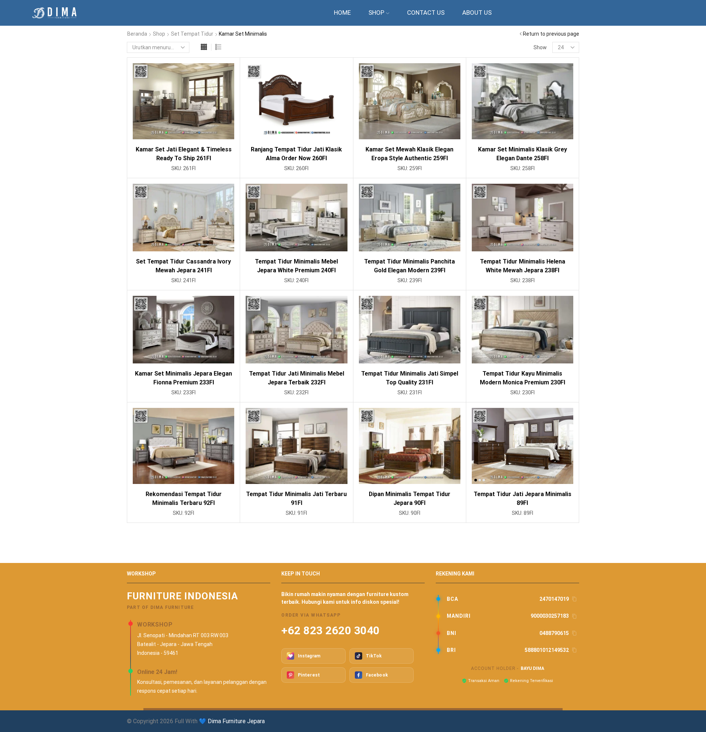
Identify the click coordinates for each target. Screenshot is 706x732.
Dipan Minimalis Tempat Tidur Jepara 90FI (409, 498)
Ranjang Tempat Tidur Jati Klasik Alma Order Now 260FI (296, 154)
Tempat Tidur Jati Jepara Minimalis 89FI (522, 498)
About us (477, 12)
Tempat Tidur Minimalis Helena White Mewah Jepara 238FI (522, 266)
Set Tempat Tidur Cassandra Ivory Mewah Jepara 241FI (183, 266)
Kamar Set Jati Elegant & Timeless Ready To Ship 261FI (184, 154)
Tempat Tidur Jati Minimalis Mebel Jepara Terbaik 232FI (296, 378)
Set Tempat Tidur (192, 34)
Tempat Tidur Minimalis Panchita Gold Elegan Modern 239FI (409, 266)
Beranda (137, 34)
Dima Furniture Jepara (236, 721)
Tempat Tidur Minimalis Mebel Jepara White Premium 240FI (296, 266)
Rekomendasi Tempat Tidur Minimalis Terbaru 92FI (184, 498)
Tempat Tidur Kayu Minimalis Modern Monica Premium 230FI (522, 378)
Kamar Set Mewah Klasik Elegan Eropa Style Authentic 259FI (409, 154)
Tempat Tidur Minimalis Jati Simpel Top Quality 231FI (409, 378)
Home (342, 12)
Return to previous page (551, 34)
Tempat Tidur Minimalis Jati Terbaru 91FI (296, 498)
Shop (376, 12)
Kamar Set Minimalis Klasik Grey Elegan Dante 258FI (522, 154)
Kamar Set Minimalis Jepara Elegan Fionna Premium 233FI (183, 378)
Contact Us (426, 12)
